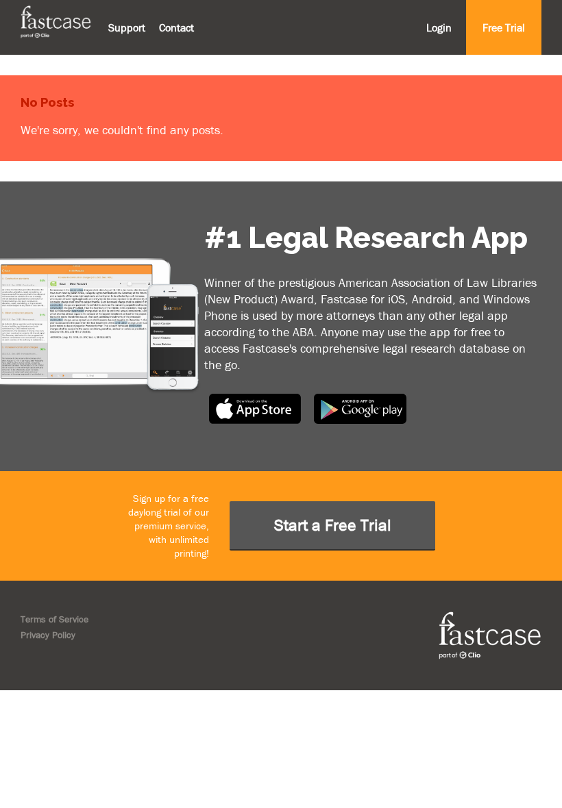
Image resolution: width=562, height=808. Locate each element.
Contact (176, 27)
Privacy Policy (48, 635)
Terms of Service (54, 619)
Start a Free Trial (332, 525)
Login (439, 27)
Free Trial (503, 27)
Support (126, 27)
